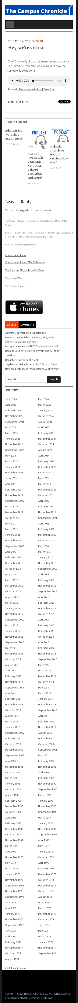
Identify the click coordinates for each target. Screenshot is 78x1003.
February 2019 (46, 580)
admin (39, 41)
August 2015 (12, 665)
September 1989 (47, 812)
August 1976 (45, 896)
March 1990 (44, 795)
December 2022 (47, 489)
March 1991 (11, 778)
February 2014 (13, 698)
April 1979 (43, 862)
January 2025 (12, 438)
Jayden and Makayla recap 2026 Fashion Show (31, 364)
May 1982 (43, 846)
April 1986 (43, 840)
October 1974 (13, 953)
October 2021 (13, 518)
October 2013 (13, 710)
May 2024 (10, 455)
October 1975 (46, 919)
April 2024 (43, 455)
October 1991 (13, 772)
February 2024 (46, 461)
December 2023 (47, 467)
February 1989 (13, 823)
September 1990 (47, 789)
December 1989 (14, 806)
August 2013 (12, 716)
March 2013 (11, 721)
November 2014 (14, 682)
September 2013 (47, 710)
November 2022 (14, 495)
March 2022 (11, 506)
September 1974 (47, 953)
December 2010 (47, 738)
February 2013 (46, 721)
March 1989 (44, 817)
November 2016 (14, 636)
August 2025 (45, 421)
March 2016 (11, 648)
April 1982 (10, 851)
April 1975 (10, 936)
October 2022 (46, 495)
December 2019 (14, 563)
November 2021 (47, 512)
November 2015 (47, 653)
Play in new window (29, 89)
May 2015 (43, 665)
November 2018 (47, 585)
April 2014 (10, 693)
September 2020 (14, 546)
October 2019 (13, 568)
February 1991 (46, 778)
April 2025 (43, 427)
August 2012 (45, 732)
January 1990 (45, 800)
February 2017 (46, 625)
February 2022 (46, 506)
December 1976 (47, 885)
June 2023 (11, 478)
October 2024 (46, 444)
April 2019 (43, 574)
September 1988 (47, 834)
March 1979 (11, 868)
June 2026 (11, 399)
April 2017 (43, 619)
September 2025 (14, 421)
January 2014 (45, 698)
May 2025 (10, 427)
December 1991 (14, 766)
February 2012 (13, 738)
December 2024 (47, 438)
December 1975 (47, 913)
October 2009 (46, 744)
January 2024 (12, 467)
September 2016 (14, 642)
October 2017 (46, 614)
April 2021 (43, 523)
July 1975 (43, 925)
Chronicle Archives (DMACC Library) (25, 262)
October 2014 (46, 682)
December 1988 (14, 829)
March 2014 (44, 693)
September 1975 (14, 925)
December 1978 (47, 874)
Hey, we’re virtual (26, 47)
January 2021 (12, 534)
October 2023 (46, 472)
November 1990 (47, 783)
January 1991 (12, 783)
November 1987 (14, 840)
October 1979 (46, 857)
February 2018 (46, 602)
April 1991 (43, 772)
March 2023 (44, 484)
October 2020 (46, 540)
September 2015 (47, 659)
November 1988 (47, 829)
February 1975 (13, 942)
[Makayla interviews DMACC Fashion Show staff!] (60, 137)
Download (49, 89)
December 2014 (47, 676)
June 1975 (11, 930)
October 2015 (13, 659)
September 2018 (47, 591)
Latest (11, 324)
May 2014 (43, 687)
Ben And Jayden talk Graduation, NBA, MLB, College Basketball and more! (35, 165)
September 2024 (14, 450)
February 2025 (46, 433)
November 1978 (14, 880)
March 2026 (44, 404)
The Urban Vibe (13, 278)
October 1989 (13, 812)
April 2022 (43, 500)
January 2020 (45, 557)
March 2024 (11, 461)
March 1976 (44, 908)
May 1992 (43, 755)
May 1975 (43, 930)
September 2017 (14, 619)
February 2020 (13, 557)
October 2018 (13, 591)
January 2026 (45, 410)
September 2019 (47, 568)
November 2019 (47, 563)
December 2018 (14, 585)
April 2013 (43, 716)
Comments (27, 324)
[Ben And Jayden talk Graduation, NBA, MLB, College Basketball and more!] (37, 140)
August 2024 (45, 450)
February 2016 (46, 648)
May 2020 (43, 546)
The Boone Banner (15, 286)
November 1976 (14, 891)
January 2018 (12, 608)
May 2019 (10, 574)
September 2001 (47, 749)
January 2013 (12, 727)
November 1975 (14, 919)
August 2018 (12, 597)
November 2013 (47, 704)
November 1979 (14, 857)
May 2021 (10, 523)
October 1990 (13, 789)
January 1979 (12, 874)
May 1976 (43, 902)
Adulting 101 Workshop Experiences (14, 134)
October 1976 (46, 891)
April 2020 (10, 552)
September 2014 (14, 687)
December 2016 (47, 631)
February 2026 (13, 410)
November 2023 (14, 472)
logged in (25, 210)
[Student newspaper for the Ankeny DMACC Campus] (39, 9)
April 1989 (10, 817)
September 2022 (14, 500)
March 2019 (11, 580)
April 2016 (43, 642)
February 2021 (46, 529)
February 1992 (46, 761)
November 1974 (47, 947)
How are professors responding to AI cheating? (32, 369)
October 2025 (46, 416)
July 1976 (10, 902)
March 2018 (11, 602)
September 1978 (14, 885)
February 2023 (13, 489)
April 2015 (10, 670)
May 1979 (10, 862)
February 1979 (46, 868)
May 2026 (43, 399)
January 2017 (12, 631)
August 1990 (12, 795)
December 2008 (14, 749)
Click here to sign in (16, 968)
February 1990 (13, 800)
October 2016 (46, 636)
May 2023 (43, 478)
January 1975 (45, 942)
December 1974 (14, 947)
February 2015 (13, 676)
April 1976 (10, 908)
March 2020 (44, 552)
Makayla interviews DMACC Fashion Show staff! (59, 154)
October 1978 (46, 880)
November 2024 (14, 444)
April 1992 (10, 761)
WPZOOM (48, 998)
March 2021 (11, 529)
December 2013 (14, 704)
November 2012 (47, 727)
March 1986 (11, 846)
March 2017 (11, 625)
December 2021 (14, 512)
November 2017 (14, 614)
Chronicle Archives (15, 255)
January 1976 (12, 913)
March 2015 (44, 670)
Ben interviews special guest (21, 360)
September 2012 (14, 732)
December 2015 (14, 653)
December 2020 (47, 534)
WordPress (24, 998)
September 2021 (47, 518)
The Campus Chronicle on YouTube (24, 270)
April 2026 (10, 404)
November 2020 (14, 540)
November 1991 (47, 766)
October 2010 (13, 744)
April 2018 (43, 597)
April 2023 (10, 484)
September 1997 (14, 755)
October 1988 (13, 834)
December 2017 (47, 608)
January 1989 (45, 823)
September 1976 (14, 896)
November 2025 (14, 416)
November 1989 (47, 806)
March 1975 (44, 936)
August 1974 (12, 959)
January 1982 (45, 851)
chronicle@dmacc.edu (27, 245)
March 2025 (11, 433)
